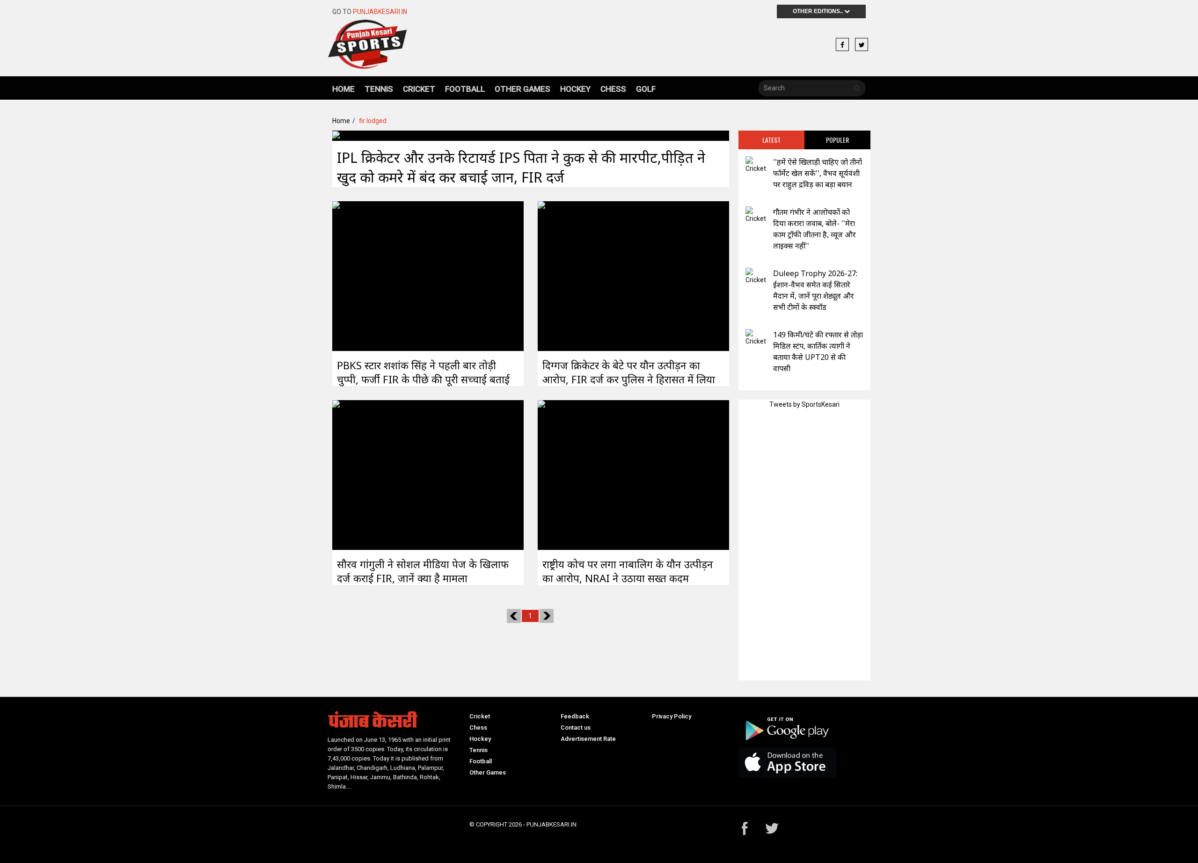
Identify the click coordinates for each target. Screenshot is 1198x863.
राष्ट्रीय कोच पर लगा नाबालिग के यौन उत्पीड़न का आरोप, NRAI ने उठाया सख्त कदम (627, 571)
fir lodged (373, 120)
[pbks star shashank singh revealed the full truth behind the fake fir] (349, 275)
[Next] (547, 616)
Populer (837, 140)
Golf (646, 89)
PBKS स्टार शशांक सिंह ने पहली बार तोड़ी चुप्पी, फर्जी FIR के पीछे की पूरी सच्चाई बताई (423, 372)
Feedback (575, 716)
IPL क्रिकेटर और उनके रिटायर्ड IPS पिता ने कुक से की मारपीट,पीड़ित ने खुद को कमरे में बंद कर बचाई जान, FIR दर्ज (521, 167)
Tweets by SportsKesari (804, 404)
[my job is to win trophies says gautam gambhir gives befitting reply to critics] (755, 215)
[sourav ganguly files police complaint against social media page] (349, 474)
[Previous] (514, 616)
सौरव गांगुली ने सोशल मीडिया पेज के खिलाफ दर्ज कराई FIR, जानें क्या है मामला (423, 571)
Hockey (575, 89)
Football (465, 89)
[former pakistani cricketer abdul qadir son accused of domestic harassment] (555, 275)
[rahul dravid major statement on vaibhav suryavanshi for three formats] (755, 165)
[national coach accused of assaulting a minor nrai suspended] (555, 474)
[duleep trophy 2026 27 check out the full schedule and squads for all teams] (755, 276)
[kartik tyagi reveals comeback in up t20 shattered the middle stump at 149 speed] (755, 337)
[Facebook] (842, 45)
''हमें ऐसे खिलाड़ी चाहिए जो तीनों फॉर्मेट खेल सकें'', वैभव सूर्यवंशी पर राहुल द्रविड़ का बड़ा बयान (817, 173)
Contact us (576, 727)
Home (343, 89)
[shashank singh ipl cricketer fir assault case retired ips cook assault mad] (349, 135)
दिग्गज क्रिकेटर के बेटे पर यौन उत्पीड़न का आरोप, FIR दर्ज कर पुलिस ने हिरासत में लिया (628, 372)
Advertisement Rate (588, 738)
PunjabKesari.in (380, 11)
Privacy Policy (671, 716)
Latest (771, 140)
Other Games (522, 89)
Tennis (379, 89)
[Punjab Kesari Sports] (367, 48)
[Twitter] (861, 45)
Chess (613, 89)
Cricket (419, 89)
